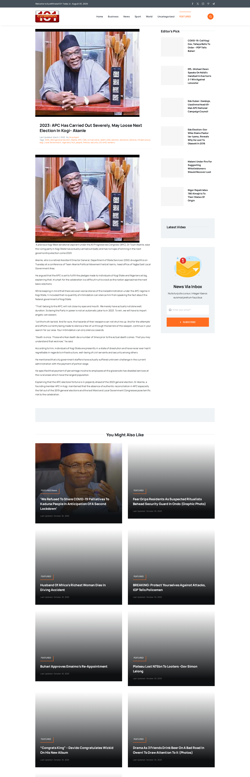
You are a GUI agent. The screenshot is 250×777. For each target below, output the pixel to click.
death (103, 140)
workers (111, 142)
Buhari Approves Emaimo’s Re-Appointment (73, 666)
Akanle (74, 140)
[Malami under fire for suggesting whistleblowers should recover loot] (172, 168)
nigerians (66, 142)
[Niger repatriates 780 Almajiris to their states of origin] (172, 196)
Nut (73, 142)
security (94, 142)
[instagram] (203, 4)
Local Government (52, 142)
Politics (86, 142)
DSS (108, 140)
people (79, 142)
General (133, 140)
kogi (41, 142)
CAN (85, 140)
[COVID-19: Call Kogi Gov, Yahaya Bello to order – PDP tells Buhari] (172, 47)
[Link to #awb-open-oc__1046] (210, 16)
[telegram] (213, 4)
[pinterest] (208, 4)
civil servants (93, 140)
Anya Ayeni (74, 137)
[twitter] (198, 4)
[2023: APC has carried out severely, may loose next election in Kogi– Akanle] (87, 30)
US (100, 142)
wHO (104, 142)
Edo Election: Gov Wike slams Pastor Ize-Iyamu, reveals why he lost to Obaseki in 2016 (198, 136)
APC (80, 140)
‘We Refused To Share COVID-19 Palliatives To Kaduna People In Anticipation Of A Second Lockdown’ (74, 504)
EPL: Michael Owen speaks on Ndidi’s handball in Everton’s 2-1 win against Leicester (199, 76)
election (115, 140)
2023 (47, 140)
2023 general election (60, 140)
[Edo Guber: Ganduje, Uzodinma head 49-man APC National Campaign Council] (172, 107)
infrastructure (143, 140)
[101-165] (47, 11)
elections (124, 140)
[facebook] (192, 4)
